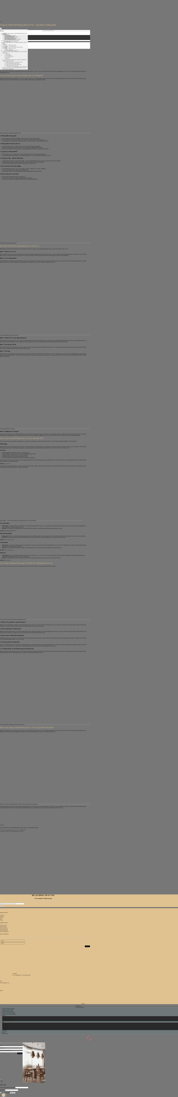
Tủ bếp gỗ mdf (7, 1018)
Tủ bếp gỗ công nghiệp (9, 1019)
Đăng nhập (12, 1092)
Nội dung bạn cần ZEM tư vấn (5, 1050)
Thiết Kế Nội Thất (80, 1007)
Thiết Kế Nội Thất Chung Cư (8, 1008)
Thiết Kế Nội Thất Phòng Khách (9, 1014)
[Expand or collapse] (0, 30)
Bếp (5, 1025)
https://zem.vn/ (7, 463)
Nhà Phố (6, 1027)
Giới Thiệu (4, 1030)
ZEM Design (39, 71)
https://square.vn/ (7, 560)
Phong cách (7, 1029)
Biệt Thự (6, 1028)
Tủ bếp (3, 40)
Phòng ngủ (6, 1024)
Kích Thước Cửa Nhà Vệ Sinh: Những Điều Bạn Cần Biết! (11, 831)
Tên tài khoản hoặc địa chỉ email (7, 1087)
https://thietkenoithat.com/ (9, 539)
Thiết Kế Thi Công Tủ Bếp (7, 1011)
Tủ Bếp (3, 1015)
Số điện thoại (2, 1048)
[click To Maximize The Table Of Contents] (1, 28)
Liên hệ (3, 45)
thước (51, 254)
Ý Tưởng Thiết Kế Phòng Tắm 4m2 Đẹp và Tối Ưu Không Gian (13, 830)
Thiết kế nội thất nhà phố (7, 1010)
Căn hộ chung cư (8, 1023)
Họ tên (1, 1045)
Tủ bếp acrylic (7, 1016)
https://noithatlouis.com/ (9, 550)
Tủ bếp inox (7, 1020)
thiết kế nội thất (39, 555)
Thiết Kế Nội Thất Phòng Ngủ (8, 1012)
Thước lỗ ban (5, 1033)
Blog (0, 21)
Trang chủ (78, 1005)
